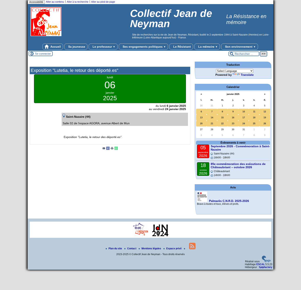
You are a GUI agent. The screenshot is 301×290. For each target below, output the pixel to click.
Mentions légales (151, 248)
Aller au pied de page (103, 1)
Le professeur (103, 46)
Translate (247, 74)
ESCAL (260, 264)
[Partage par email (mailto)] (103, 149)
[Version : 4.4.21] (266, 261)
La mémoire (207, 46)
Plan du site (116, 248)
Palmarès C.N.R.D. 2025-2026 (229, 201)
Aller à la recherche (77, 1)
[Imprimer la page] (112, 149)
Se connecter (43, 53)
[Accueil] (46, 38)
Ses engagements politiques (144, 46)
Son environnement (240, 46)
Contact (132, 248)
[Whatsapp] (116, 149)
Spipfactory (265, 267)
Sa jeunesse (76, 46)
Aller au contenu (55, 1)
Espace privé (174, 248)
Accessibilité (36, 2)
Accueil (55, 46)
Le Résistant (181, 46)
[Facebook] (108, 149)
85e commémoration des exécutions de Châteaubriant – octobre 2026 (238, 165)
